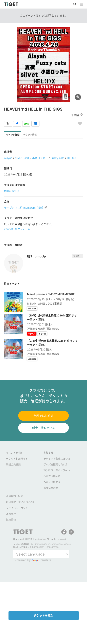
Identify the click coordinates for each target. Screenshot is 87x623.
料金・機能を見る (43, 427)
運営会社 (11, 513)
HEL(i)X (71, 158)
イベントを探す (14, 452)
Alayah (8, 158)
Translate (45, 560)
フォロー (77, 256)
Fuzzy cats (57, 158)
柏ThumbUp (11, 191)
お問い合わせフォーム (17, 228)
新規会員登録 (13, 464)
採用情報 (11, 519)
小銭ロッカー (40, 158)
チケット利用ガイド (17, 458)
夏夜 (27, 158)
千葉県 (75, 115)
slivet (18, 158)
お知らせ (48, 452)
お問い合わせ (51, 487)
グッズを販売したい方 (56, 464)
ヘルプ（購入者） (53, 476)
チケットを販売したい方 (57, 458)
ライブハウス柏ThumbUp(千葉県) (24, 207)
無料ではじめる (43, 415)
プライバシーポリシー (18, 508)
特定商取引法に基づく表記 (20, 502)
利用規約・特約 (14, 496)
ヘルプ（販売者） (53, 482)
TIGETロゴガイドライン (57, 470)
